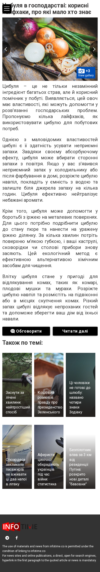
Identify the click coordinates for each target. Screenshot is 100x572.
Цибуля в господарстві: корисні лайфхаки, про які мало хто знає (46, 8)
